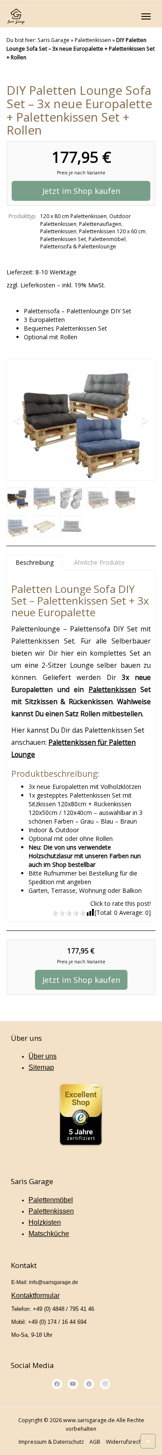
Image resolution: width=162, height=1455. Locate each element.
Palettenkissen (93, 40)
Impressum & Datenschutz (51, 1441)
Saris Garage (54, 40)
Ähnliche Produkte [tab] (99, 562)
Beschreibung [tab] (35, 562)
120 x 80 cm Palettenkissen (73, 216)
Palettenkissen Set (63, 239)
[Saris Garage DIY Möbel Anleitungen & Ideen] (16, 16)
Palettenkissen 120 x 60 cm (112, 231)
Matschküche (49, 1233)
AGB (94, 1441)
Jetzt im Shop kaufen (81, 191)
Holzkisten (45, 1222)
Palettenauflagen (100, 224)
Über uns (43, 1056)
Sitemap (41, 1067)
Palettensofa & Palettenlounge (78, 246)
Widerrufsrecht (124, 1441)
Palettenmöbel (107, 239)
